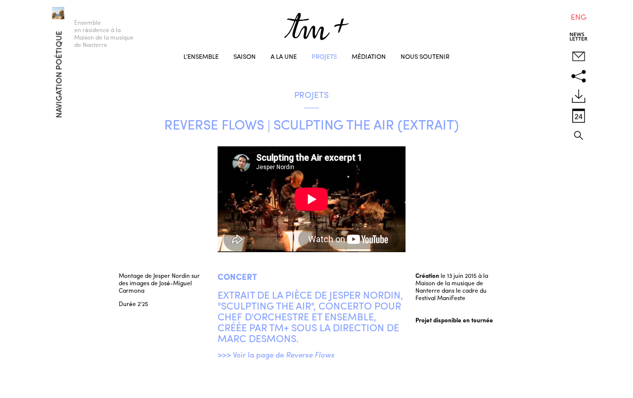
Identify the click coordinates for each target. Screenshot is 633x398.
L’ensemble (201, 56)
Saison (244, 56)
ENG (579, 16)
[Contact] (578, 56)
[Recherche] (578, 135)
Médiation (369, 56)
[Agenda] (578, 116)
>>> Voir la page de (276, 354)
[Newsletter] (578, 36)
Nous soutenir (425, 56)
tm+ (316, 26)
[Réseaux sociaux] (578, 76)
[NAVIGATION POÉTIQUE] (44, 11)
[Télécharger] (578, 96)
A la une (284, 56)
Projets (324, 56)
